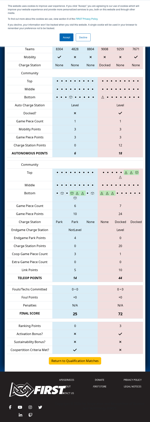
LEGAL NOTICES (132, 386)
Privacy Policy (86, 18)
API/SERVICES (66, 380)
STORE (99, 386)
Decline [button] (83, 37)
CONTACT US (67, 393)
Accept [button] (66, 37)
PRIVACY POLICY (133, 380)
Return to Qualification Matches (75, 361)
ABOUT (67, 386)
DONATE (99, 380)
